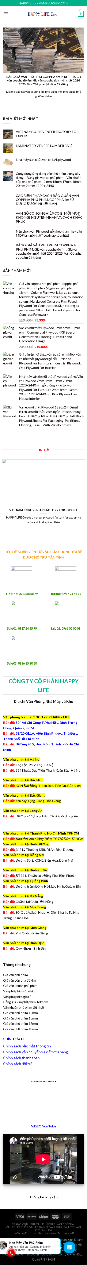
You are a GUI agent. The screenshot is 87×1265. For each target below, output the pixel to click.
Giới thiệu (21, 1233)
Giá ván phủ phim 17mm (20, 1023)
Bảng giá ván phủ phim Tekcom (25, 1002)
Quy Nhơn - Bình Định (31, 948)
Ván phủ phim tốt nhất (19, 991)
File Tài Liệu (53, 1233)
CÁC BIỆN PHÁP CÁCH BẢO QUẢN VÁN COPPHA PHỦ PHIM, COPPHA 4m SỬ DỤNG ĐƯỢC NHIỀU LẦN (47, 199)
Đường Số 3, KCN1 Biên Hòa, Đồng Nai (38, 860)
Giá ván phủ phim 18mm (20, 1029)
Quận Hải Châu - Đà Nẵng (34, 901)
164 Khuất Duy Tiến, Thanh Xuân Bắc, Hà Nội (42, 770)
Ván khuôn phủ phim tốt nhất (23, 1007)
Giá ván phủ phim (15, 975)
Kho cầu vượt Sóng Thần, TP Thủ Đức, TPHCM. (50, 839)
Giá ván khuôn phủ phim (20, 986)
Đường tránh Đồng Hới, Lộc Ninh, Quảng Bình (42, 886)
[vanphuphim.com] (43, 14)
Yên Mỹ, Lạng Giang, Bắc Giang (38, 801)
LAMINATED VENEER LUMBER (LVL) (44, 145)
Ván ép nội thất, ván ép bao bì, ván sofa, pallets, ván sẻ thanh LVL (43, 1228)
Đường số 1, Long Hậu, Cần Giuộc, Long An (40, 816)
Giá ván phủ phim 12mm (20, 1013)
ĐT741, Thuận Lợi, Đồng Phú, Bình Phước (39, 875)
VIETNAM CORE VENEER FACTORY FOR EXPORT (47, 134)
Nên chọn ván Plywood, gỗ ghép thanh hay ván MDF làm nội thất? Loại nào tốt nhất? (49, 233)
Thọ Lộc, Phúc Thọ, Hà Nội (28, 765)
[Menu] (5, 13)
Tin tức (36, 1233)
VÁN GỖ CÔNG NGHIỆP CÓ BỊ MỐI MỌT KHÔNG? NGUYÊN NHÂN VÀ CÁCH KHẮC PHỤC (49, 217)
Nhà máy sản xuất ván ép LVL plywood (43, 159)
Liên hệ (69, 1233)
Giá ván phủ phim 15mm (20, 1018)
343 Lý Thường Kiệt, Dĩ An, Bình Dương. (38, 849)
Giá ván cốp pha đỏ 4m (19, 980)
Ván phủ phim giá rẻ (17, 997)
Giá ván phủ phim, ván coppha (52, 1224)
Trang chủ (20, 1224)
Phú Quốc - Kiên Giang (32, 933)
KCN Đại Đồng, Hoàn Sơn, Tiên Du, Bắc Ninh (48, 786)
